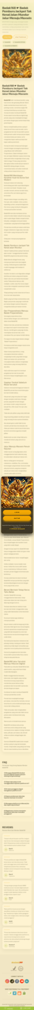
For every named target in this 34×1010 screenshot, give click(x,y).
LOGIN (17, 512)
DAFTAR (17, 518)
